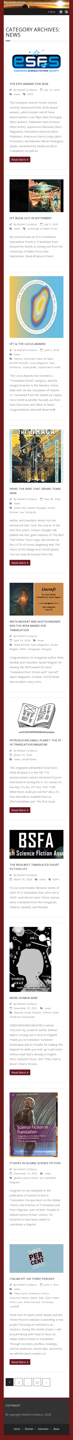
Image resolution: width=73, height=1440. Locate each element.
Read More (18, 159)
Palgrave (15, 1182)
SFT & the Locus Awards (28, 344)
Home (17, 1428)
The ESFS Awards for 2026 (29, 84)
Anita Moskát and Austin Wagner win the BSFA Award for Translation (35, 626)
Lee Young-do (28, 512)
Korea (51, 507)
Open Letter (52, 1297)
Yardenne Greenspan (22, 1017)
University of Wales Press (42, 228)
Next (46, 1382)
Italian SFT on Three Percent (32, 1279)
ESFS (30, 94)
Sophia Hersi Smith (49, 367)
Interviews (43, 1428)
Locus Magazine (38, 363)
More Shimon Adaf (24, 998)
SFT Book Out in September (30, 218)
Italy (41, 1297)
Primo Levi (16, 1302)
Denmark (29, 358)
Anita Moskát (21, 644)
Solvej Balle (29, 367)
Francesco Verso (39, 1293)
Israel (28, 1012)
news (17, 94)
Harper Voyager (37, 507)
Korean (14, 512)
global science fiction (26, 1178)
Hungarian (34, 649)
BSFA (23, 649)
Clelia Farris (21, 1293)
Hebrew (18, 1012)
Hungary (46, 649)
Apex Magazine (40, 644)
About (56, 1428)
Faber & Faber (44, 358)
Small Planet (29, 759)
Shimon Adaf (50, 1012)
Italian (34, 1297)
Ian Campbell (48, 1178)
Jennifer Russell (19, 363)
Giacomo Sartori (19, 1297)
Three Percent (32, 1302)
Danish (18, 358)
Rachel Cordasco (27, 89)
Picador (36, 1012)
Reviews (29, 1428)
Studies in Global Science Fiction (35, 1163)
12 (37, 1382)
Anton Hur (20, 507)
